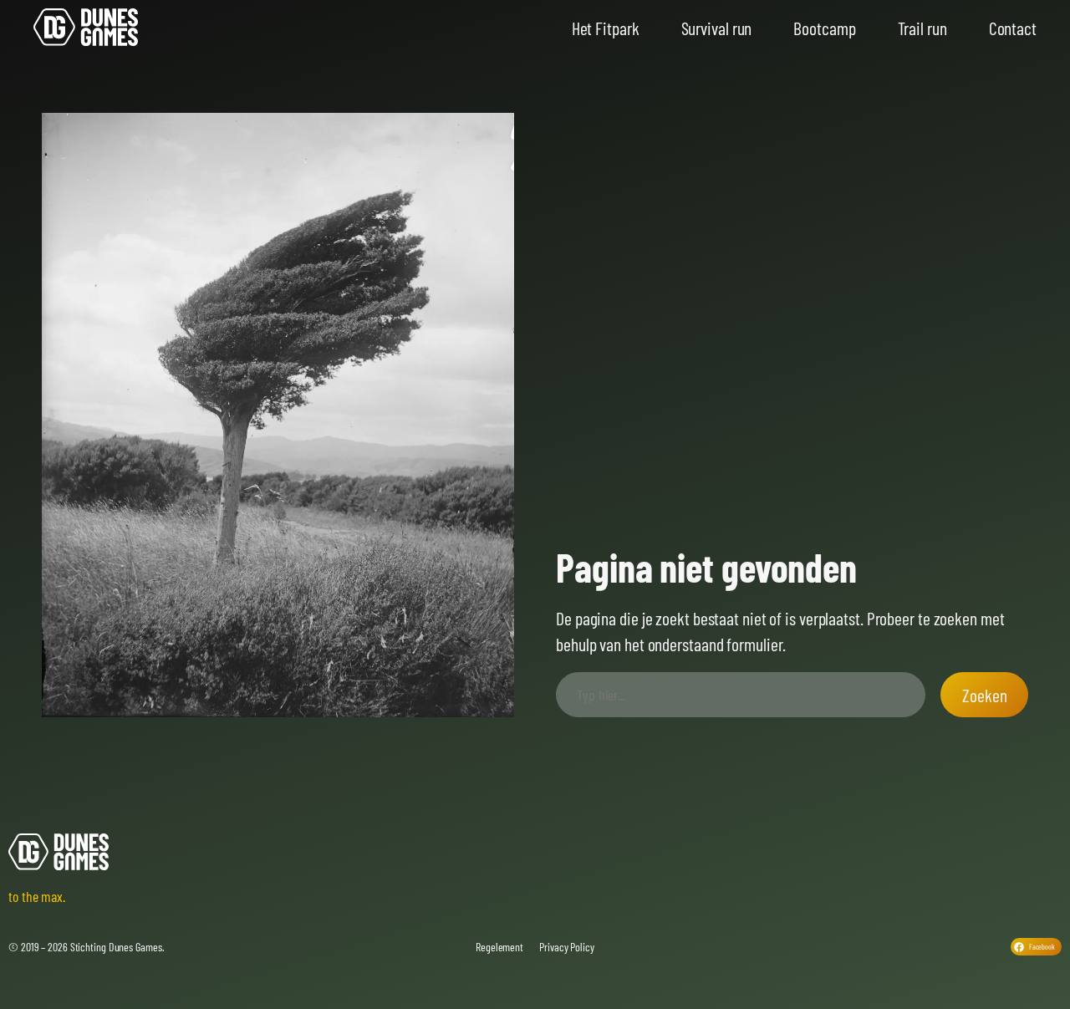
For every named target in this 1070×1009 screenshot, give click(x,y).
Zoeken (984, 695)
